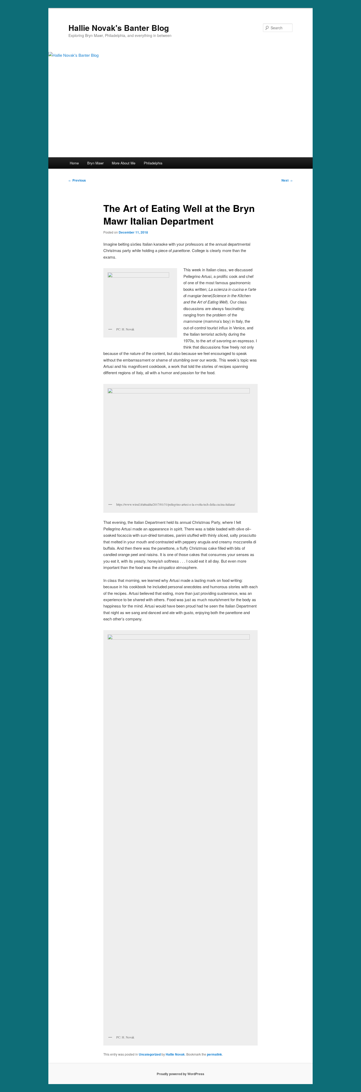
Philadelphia (153, 162)
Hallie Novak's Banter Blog (118, 27)
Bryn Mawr (95, 162)
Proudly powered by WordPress (180, 1073)
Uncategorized (150, 1054)
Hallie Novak (175, 1054)
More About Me (123, 162)
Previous (77, 180)
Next (287, 180)
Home (74, 162)
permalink (214, 1054)
